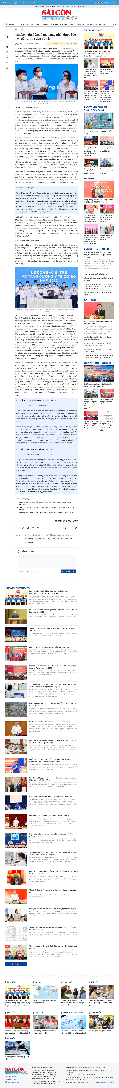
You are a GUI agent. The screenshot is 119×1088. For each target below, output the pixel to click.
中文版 (73, 6)
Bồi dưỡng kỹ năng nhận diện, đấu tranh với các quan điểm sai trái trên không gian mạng (91, 151)
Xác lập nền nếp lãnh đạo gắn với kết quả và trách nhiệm (50, 722)
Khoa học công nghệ (73, 1012)
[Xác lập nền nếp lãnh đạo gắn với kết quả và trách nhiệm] (16, 728)
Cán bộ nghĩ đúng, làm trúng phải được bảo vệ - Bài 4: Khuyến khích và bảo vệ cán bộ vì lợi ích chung (46, 514)
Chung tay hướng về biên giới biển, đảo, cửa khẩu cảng (49, 647)
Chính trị (13, 24)
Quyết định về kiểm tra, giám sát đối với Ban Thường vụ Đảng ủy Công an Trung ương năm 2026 (52, 667)
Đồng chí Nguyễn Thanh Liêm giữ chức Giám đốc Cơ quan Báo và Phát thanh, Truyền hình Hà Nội (91, 239)
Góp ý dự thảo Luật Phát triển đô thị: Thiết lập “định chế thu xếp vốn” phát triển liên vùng (52, 704)
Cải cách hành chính (96, 248)
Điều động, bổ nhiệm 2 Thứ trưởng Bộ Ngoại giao (106, 237)
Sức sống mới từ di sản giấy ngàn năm (17, 1058)
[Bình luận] (7, 68)
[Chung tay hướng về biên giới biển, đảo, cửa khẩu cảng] (16, 653)
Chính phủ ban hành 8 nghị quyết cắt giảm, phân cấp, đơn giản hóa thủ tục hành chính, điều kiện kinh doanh (98, 286)
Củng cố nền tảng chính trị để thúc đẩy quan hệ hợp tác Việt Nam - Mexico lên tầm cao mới (53, 872)
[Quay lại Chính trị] (7, 73)
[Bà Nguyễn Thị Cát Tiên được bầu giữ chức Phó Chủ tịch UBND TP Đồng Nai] (91, 209)
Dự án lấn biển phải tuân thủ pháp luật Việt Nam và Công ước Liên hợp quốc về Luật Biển (53, 611)
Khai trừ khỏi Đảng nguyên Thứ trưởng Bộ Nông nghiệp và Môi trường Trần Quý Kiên (91, 73)
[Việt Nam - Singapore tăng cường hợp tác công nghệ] (99, 310)
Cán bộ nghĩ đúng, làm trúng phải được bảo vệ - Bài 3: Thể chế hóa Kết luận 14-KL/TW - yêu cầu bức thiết (46, 508)
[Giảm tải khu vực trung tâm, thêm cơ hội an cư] (107, 162)
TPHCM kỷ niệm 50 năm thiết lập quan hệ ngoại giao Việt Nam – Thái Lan (52, 629)
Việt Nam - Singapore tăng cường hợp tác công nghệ (98, 322)
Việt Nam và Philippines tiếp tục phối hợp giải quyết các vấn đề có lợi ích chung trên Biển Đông (53, 779)
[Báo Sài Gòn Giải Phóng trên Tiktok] (101, 2)
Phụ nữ (106, 24)
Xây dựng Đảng (93, 30)
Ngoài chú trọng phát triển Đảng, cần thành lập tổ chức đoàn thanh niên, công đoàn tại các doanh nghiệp (51, 760)
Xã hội (21, 24)
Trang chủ (6, 24)
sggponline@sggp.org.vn (14, 1082)
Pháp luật (30, 24)
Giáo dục (54, 24)
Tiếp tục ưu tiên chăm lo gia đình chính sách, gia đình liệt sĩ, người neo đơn (53, 947)
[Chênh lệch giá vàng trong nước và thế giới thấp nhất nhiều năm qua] (101, 992)
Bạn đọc (81, 24)
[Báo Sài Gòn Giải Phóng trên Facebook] (95, 2)
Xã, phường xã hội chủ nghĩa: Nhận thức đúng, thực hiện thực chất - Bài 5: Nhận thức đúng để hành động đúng (53, 686)
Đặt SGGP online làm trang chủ (104, 1082)
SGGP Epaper (80, 6)
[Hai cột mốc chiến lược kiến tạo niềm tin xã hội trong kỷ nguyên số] (73, 1022)
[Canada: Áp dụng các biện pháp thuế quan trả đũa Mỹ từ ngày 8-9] (17, 1022)
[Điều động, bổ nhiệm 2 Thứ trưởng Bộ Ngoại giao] (107, 229)
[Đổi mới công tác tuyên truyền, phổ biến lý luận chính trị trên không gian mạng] (16, 840)
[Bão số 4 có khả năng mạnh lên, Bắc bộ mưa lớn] (45, 992)
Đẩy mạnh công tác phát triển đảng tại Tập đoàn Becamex (50, 797)
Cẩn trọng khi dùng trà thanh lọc (100, 1031)
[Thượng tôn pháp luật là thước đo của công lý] (99, 121)
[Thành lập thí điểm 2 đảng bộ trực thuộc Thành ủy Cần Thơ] (107, 63)
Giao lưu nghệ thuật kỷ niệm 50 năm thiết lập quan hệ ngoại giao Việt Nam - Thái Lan (99, 356)
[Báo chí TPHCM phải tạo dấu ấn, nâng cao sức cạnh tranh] (16, 821)
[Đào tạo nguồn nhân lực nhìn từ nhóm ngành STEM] (45, 1022)
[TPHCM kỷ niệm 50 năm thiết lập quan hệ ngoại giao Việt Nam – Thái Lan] (16, 634)
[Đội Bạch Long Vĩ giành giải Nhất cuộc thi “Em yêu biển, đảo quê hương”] (99, 373)
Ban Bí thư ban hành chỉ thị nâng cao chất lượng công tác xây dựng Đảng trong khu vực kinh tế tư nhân (51, 592)
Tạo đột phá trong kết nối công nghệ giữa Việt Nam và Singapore (97, 338)
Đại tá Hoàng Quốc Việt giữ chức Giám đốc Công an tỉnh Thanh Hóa (106, 218)
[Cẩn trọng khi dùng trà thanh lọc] (101, 1022)
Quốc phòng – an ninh (97, 362)
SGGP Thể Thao (50, 6)
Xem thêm (15, 964)
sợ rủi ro (68, 535)
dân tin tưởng (29, 539)
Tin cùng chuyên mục (17, 587)
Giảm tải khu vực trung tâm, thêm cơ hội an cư (106, 171)
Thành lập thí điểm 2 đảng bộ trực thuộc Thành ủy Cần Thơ (106, 71)
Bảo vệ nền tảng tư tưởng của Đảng (95, 108)
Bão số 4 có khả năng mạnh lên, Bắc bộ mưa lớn (44, 1001)
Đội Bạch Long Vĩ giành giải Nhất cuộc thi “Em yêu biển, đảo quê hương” (98, 385)
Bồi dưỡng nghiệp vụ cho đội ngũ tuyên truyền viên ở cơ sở (90, 171)
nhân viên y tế (29, 542)
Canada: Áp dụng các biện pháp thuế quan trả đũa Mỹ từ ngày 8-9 (17, 1032)
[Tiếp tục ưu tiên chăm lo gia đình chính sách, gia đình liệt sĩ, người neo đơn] (16, 952)
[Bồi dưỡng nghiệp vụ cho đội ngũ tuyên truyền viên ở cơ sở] (91, 162)
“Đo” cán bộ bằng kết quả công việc (95, 274)
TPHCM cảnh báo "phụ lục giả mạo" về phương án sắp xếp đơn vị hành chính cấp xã (52, 928)
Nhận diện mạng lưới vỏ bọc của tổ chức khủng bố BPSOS (106, 149)
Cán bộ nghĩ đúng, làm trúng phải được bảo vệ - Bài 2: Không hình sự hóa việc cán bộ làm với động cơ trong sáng (46, 503)
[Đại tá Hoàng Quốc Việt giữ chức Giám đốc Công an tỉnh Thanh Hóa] (107, 209)
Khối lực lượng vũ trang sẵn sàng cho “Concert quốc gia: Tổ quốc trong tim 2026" (90, 404)
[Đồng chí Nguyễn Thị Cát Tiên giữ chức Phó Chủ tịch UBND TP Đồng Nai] (99, 189)
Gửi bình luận (69, 571)
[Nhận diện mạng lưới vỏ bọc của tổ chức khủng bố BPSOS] (107, 140)
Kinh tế (38, 24)
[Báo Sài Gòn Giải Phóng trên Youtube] (98, 2)
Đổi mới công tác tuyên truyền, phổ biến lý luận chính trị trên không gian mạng (51, 835)
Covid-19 (27, 535)
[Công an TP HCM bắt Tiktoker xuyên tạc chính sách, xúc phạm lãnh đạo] (73, 992)
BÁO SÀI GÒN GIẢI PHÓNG (59, 14)
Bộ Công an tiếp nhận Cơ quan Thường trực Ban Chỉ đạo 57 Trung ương (91, 425)
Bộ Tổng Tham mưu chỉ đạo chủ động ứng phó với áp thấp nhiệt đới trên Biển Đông (106, 426)
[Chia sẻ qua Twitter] (7, 47)
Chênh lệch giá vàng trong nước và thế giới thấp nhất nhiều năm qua (100, 1002)
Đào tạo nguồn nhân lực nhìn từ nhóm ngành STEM (44, 1032)
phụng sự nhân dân (53, 539)
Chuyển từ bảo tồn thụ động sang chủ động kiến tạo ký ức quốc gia (52, 891)
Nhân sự (89, 178)
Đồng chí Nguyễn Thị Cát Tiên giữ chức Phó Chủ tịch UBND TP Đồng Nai (98, 201)
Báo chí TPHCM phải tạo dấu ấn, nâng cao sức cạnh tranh (50, 815)
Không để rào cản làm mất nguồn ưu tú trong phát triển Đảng (51, 909)
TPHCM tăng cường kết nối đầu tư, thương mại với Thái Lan (97, 350)
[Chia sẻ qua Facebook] (7, 42)
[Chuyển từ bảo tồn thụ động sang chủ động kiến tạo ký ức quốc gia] (16, 896)
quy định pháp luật (66, 539)
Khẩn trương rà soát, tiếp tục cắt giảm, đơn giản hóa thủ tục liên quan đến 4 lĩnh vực (98, 254)
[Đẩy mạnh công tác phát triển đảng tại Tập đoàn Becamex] (16, 802)
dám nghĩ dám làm (37, 535)
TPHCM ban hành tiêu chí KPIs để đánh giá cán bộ (98, 293)
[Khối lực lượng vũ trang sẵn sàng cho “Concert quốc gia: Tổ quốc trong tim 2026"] (91, 393)
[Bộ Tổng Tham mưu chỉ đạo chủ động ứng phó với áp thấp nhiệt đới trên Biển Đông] (107, 415)
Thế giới (46, 24)
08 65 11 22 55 (11, 1079)
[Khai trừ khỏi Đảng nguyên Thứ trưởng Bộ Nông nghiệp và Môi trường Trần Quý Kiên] (91, 63)
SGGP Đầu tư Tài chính (63, 6)
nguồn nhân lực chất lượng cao (55, 535)
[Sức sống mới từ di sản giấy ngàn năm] (17, 1048)
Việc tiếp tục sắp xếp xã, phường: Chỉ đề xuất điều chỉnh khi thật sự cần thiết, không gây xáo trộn (53, 742)
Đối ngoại (90, 300)
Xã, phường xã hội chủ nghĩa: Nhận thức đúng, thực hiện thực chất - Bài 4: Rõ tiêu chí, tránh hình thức (53, 854)
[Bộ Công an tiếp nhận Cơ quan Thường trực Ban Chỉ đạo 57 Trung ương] (91, 415)
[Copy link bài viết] (7, 63)
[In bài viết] (7, 57)
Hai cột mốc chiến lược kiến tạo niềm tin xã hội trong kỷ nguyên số (73, 1032)
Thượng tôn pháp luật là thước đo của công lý (98, 132)
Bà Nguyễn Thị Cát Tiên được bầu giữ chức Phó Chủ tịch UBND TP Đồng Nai (90, 218)
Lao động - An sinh (93, 24)
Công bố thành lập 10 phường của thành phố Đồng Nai (98, 279)
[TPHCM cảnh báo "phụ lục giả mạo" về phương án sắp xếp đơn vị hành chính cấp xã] (16, 933)
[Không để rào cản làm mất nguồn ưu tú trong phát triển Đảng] (16, 915)
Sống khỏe (64, 24)
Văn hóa (73, 24)
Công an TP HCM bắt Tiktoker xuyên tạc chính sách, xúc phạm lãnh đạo (72, 1002)
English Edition (39, 6)
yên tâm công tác (40, 539)
